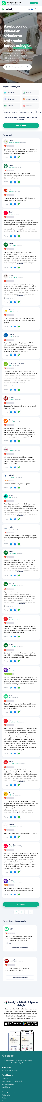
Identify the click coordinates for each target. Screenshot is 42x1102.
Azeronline (12, 671)
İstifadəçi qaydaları (8, 1084)
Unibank (11, 422)
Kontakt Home (13, 847)
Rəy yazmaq (21, 125)
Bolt (10, 697)
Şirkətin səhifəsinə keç (20, 947)
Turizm (4, 1098)
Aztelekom (12, 477)
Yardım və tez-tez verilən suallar (12, 1081)
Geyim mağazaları (10, 112)
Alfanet (11, 191)
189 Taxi (11, 312)
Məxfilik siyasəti (7, 1087)
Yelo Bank (12, 795)
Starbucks (12, 167)
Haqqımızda (6, 1078)
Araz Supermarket (14, 142)
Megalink (12, 399)
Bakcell (11, 214)
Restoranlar (6, 1095)
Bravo (11, 365)
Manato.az (12, 826)
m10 (10, 497)
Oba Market (12, 245)
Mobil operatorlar (26, 112)
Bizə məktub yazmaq (12, 1070)
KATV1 (11, 336)
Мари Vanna (13, 277)
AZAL (10, 529)
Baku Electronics (14, 619)
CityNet (11, 450)
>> (31, 912)
